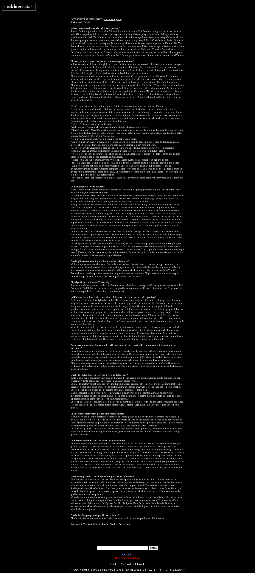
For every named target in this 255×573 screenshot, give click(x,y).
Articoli (83, 570)
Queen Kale (124, 524)
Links (126, 570)
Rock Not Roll (138, 570)
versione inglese (112, 19)
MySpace (165, 570)
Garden (113, 524)
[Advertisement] (127, 537)
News (119, 570)
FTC (156, 570)
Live (150, 570)
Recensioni (95, 570)
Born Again (177, 570)
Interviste (108, 570)
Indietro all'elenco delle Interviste (127, 564)
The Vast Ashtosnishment (96, 524)
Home (75, 570)
